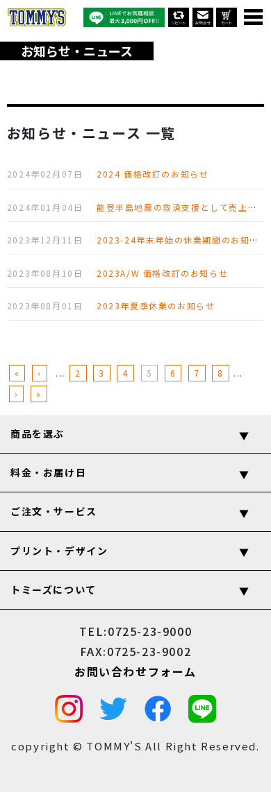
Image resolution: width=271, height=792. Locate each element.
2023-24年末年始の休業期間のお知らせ (183, 240)
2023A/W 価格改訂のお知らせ (162, 273)
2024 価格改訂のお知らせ (152, 174)
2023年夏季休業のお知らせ (156, 305)
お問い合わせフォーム (135, 671)
